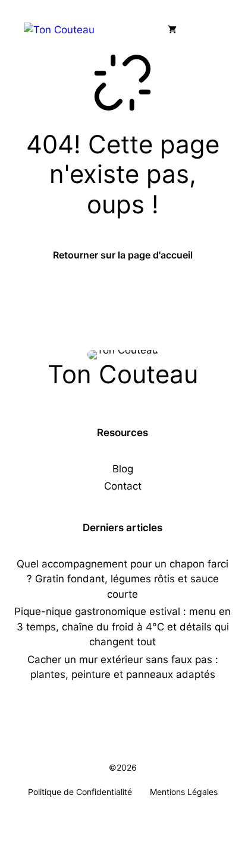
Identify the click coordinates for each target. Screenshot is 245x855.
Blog (122, 469)
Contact (123, 486)
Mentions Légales (184, 792)
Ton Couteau (123, 374)
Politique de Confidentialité (80, 792)
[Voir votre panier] (172, 30)
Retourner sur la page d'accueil (123, 255)
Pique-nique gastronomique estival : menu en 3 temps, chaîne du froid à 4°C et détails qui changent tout (122, 626)
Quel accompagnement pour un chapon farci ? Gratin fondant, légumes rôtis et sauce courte (122, 579)
